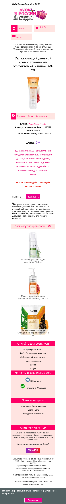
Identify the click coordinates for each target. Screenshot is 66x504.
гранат (45, 213)
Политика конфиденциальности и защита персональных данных (33, 483)
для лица (16, 211)
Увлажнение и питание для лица (35, 47)
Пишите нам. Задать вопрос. (33, 406)
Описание (21, 116)
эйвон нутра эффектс (40, 209)
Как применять (41, 116)
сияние (26, 207)
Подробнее (8, 493)
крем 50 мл (44, 207)
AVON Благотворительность (33, 353)
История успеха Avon (33, 349)
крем (24, 216)
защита (31, 216)
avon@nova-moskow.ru (33, 414)
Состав (30, 116)
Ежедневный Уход (30, 45)
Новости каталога (33, 361)
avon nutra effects (20, 209)
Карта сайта (33, 410)
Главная (17, 45)
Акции (33, 368)
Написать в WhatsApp (35, 388)
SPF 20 (34, 207)
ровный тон (23, 213)
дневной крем (23, 204)
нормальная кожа (36, 211)
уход (24, 211)
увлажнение (35, 213)
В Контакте (35, 381)
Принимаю (33, 500)
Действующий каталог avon (33, 357)
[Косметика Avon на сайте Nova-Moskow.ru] (33, 16)
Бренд (33, 365)
